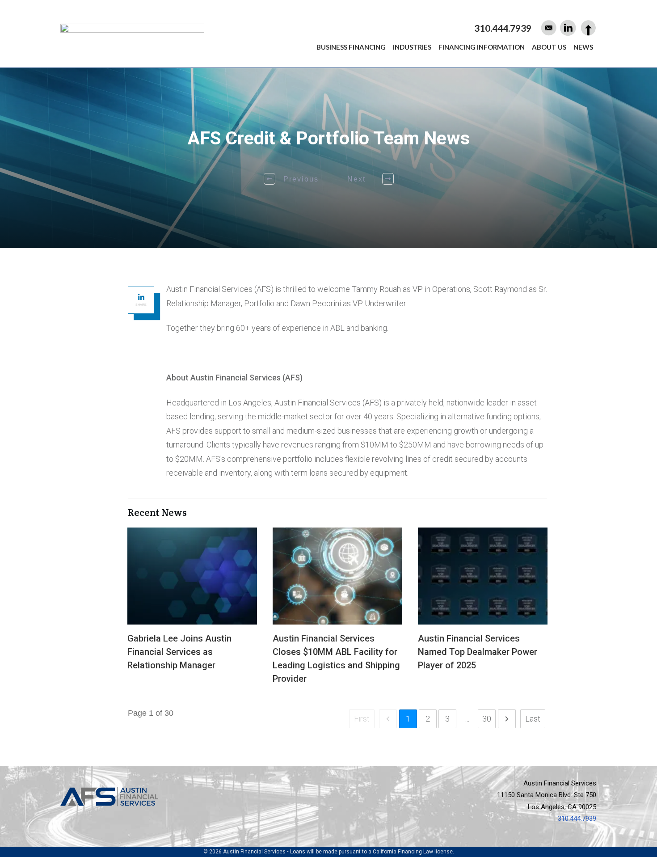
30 (486, 718)
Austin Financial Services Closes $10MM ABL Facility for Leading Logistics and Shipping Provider (337, 611)
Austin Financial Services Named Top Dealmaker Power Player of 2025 (483, 611)
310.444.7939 (577, 819)
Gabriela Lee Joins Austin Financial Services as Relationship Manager (192, 611)
